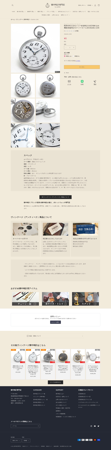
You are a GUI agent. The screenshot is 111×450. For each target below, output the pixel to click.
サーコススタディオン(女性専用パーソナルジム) (89, 406)
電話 (95, 84)
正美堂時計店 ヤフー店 (84, 396)
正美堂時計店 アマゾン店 (85, 399)
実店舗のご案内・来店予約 (63, 408)
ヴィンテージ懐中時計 (23, 19)
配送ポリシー (49, 446)
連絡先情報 (56, 446)
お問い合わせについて (62, 399)
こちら (78, 60)
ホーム (13, 19)
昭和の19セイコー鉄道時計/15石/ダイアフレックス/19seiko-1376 (18, 368)
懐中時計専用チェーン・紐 (40, 399)
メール (69, 84)
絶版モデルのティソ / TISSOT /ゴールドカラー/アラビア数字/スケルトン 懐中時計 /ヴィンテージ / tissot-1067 (78, 369)
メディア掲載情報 (60, 413)
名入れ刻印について (61, 402)
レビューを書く (55, 322)
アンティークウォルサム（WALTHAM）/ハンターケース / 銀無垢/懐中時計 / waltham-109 (93, 368)
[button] (12, 5)
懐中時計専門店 (17, 446)
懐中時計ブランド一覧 (39, 393)
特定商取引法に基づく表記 (65, 446)
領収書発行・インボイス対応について (66, 416)
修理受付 (58, 411)
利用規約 (43, 446)
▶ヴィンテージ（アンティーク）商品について (55, 197)
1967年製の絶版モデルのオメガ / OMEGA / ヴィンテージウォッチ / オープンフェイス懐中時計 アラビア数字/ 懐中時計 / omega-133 (33, 370)
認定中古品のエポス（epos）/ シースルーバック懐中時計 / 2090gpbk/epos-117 (63, 368)
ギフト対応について (61, 405)
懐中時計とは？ (60, 393)
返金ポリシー (25, 446)
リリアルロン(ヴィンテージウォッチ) (88, 402)
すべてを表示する (55, 382)
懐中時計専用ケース (38, 402)
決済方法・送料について (62, 396)
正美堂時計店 (81, 393)
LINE (82, 84)
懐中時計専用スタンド (39, 405)
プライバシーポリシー (34, 446)
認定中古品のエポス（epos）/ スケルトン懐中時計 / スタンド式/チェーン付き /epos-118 (48, 368)
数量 (65, 44)
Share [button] (67, 72)
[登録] (38, 426)
